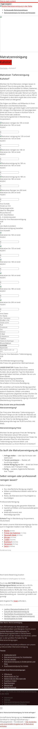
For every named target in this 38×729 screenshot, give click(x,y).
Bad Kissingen (9, 683)
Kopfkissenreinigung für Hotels (16, 666)
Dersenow (8, 544)
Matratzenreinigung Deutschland (16, 702)
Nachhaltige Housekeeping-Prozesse (18, 614)
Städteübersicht (10, 655)
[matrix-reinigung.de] (16, 6)
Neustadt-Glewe (10, 535)
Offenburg (8, 674)
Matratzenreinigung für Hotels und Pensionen (19, 13)
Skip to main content (8, 1)
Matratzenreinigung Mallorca (15, 704)
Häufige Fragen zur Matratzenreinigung (19, 616)
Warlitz (6, 531)
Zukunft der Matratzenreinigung (16, 611)
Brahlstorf (8, 542)
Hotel (16, 601)
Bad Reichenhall (10, 687)
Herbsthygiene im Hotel (13, 618)
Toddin (6, 539)
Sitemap (7, 700)
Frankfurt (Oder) (10, 681)
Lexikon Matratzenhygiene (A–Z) (16, 609)
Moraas (7, 537)
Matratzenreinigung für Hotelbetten (18, 657)
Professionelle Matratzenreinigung (16, 10)
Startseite (3, 68)
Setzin (6, 546)
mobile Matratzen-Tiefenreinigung (13, 631)
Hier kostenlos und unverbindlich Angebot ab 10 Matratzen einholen (18, 724)
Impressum (8, 697)
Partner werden (10, 659)
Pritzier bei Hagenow (12, 533)
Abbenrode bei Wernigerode (15, 679)
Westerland (8, 685)
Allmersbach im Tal (11, 676)
